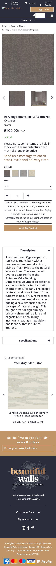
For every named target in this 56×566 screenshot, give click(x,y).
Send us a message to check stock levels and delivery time (26, 158)
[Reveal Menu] (52, 15)
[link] (24, 528)
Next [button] (52, 99)
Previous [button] (3, 99)
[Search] (42, 15)
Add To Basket (28, 228)
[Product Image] (28, 388)
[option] (17, 99)
